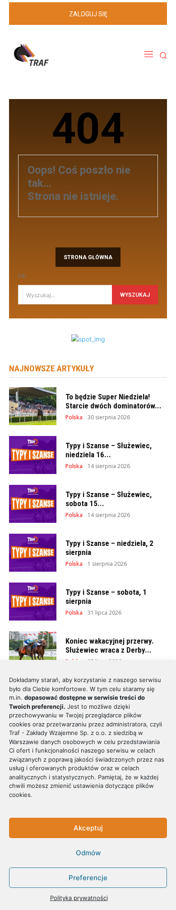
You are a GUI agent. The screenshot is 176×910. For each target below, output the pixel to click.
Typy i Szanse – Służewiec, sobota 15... (108, 499)
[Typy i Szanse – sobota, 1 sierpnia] (32, 602)
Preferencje (88, 877)
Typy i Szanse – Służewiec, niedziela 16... (108, 450)
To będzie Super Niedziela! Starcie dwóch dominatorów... (113, 401)
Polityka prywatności (79, 897)
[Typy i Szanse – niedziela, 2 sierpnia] (32, 553)
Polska (74, 417)
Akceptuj (88, 828)
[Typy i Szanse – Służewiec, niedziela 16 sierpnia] (32, 455)
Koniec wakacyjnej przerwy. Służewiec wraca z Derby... (109, 645)
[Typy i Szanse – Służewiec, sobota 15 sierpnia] (32, 504)
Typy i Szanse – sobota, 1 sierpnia (106, 597)
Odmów (88, 852)
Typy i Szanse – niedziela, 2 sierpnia (109, 548)
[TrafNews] (56, 55)
